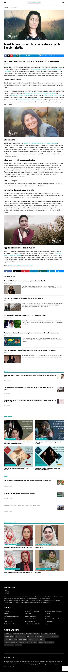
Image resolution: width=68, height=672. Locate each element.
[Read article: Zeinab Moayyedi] (49, 560)
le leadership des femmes (51, 636)
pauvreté (42, 639)
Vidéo (46, 624)
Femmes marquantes (30, 616)
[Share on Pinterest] (11, 55)
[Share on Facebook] (5, 55)
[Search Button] (63, 2)
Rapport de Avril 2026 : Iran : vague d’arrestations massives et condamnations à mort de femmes (47, 468)
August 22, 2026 (8, 300)
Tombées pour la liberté (12, 544)
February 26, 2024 (8, 51)
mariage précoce (33, 639)
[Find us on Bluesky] (13, 658)
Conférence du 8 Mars (10, 624)
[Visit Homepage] (34, 2)
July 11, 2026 (7, 380)
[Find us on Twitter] (6, 658)
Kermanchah (35, 100)
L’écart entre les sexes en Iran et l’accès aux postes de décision (19, 493)
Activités (6, 611)
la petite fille (38, 636)
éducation (18, 645)
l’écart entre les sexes (11, 639)
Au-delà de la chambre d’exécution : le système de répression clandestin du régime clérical (31, 333)
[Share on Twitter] (8, 55)
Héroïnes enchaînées (30, 619)
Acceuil (6, 7)
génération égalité (20, 636)
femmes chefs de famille (48, 633)
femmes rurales (9, 636)
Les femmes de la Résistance (53, 611)
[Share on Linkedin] (14, 55)
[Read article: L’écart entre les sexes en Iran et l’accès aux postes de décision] (60, 494)
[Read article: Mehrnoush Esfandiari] (49, 535)
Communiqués (8, 621)
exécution (36, 633)
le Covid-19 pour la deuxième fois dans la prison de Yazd (40, 143)
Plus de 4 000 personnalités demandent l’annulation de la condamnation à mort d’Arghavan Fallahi (27, 480)
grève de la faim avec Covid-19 (53, 95)
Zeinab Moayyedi (38, 572)
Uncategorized (49, 621)
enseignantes (28, 633)
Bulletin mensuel (10, 439)
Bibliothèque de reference (11, 616)
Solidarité (47, 616)
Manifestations (23, 639)
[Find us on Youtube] (9, 658)
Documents (28, 614)
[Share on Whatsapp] (17, 55)
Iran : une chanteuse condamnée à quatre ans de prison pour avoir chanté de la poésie (30, 350)
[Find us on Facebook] (4, 658)
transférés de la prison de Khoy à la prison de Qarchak (40, 93)
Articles (6, 614)
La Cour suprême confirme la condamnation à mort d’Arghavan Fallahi (25, 315)
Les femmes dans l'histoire (32, 624)
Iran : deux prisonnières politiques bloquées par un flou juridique (23, 298)
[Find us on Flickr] (11, 658)
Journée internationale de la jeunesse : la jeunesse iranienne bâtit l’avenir (22, 506)
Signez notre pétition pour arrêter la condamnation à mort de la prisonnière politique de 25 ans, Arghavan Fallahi (30, 376)
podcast (47, 614)
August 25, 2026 (8, 283)
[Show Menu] (5, 2)
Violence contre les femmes (24, 266)
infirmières (30, 636)
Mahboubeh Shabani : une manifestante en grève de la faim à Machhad (25, 281)
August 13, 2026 (8, 498)
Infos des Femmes (13, 7)
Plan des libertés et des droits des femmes (16, 642)
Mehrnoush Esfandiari (39, 547)
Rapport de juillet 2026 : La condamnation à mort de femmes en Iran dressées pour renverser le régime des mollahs (18, 442)
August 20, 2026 (8, 352)
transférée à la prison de (25, 100)
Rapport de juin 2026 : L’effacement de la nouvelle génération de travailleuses (48, 442)
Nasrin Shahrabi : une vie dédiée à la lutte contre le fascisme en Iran (18, 572)
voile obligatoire (9, 645)
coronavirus (8, 633)
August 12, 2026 (8, 511)
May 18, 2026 (7, 405)
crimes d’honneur (18, 633)
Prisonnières (11, 266)
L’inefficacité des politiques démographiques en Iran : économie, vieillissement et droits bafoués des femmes (28, 388)
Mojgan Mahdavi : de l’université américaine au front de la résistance (18, 547)
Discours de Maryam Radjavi (32, 611)
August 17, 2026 (8, 486)
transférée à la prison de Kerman (20, 95)
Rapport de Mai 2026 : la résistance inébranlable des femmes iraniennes (16, 468)
